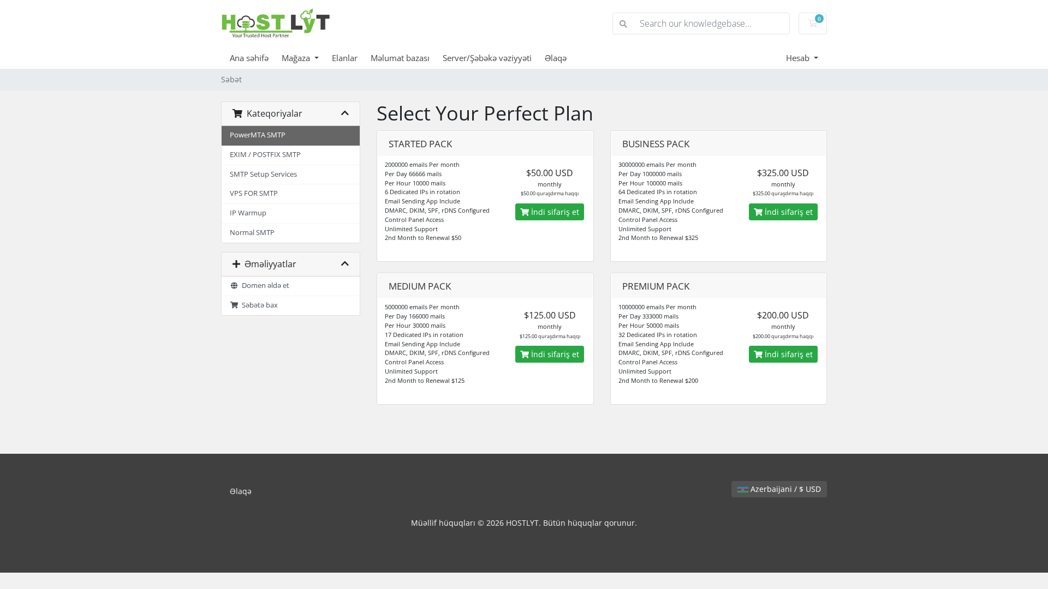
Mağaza (297, 57)
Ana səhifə (249, 57)
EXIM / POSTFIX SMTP (265, 154)
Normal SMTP (252, 232)
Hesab (799, 57)
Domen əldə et (264, 285)
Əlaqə (556, 57)
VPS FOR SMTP (254, 193)
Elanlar (345, 57)
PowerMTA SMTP (257, 135)
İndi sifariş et (554, 212)
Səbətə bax (258, 305)
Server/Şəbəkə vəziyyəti (487, 57)
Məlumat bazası (400, 57)
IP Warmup (248, 213)
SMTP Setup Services (263, 174)
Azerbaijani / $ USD (784, 489)
